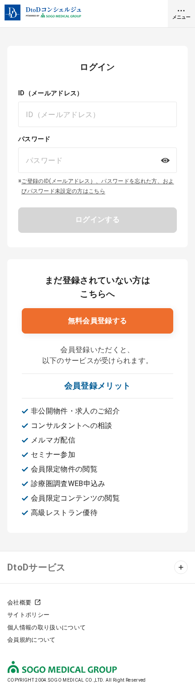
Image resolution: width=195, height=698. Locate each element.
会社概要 (19, 602)
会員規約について (31, 639)
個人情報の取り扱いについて (46, 627)
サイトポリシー (28, 614)
